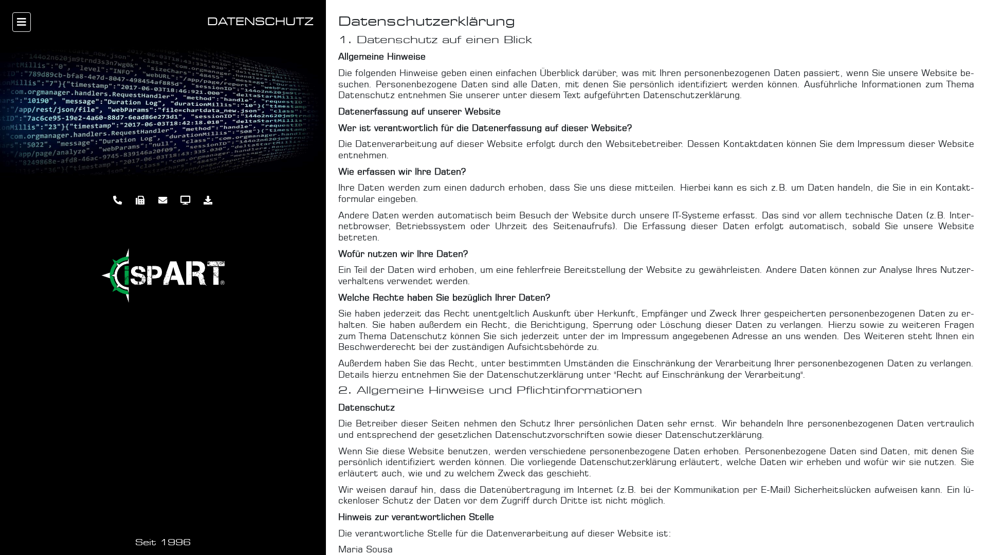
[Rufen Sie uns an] (117, 200)
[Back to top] (966, 539)
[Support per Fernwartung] (185, 200)
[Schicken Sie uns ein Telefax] (140, 200)
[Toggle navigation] (21, 22)
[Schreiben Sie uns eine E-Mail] (163, 200)
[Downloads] (208, 200)
